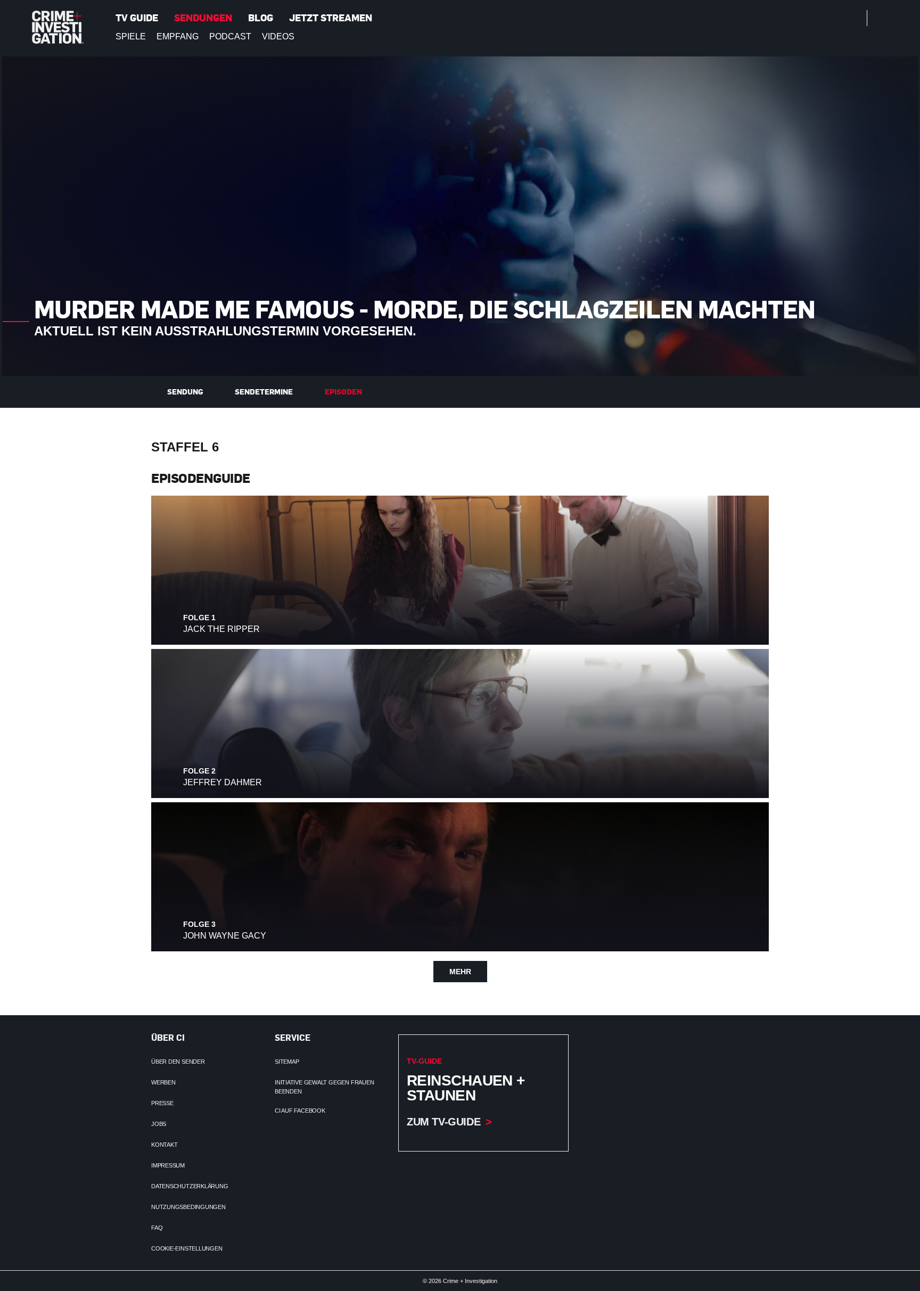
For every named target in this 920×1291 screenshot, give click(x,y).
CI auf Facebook (300, 1110)
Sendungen (203, 17)
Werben (163, 1082)
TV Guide (137, 17)
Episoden (343, 392)
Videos (278, 36)
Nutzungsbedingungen (188, 1207)
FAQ (156, 1227)
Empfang (178, 36)
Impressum (168, 1165)
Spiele (131, 36)
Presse (162, 1103)
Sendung (185, 392)
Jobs (158, 1124)
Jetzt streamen (330, 17)
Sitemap (287, 1061)
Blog (260, 17)
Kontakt (164, 1144)
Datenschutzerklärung (189, 1186)
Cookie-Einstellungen (187, 1248)
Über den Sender (178, 1061)
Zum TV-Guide (443, 1122)
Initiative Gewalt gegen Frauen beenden (324, 1087)
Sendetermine (264, 392)
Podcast (230, 36)
